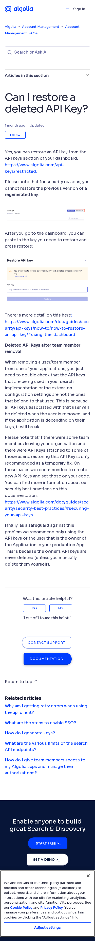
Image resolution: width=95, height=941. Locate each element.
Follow (15, 135)
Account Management (40, 27)
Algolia (10, 27)
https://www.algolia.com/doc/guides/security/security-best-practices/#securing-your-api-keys (47, 508)
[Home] (19, 9)
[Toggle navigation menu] (67, 9)
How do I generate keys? (30, 733)
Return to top (19, 681)
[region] (47, 903)
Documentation (47, 659)
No (60, 608)
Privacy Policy (51, 907)
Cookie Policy (21, 907)
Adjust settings (47, 927)
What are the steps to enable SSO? (40, 723)
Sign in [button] (79, 9)
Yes (34, 608)
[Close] (88, 875)
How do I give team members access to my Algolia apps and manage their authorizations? (45, 766)
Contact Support (46, 643)
